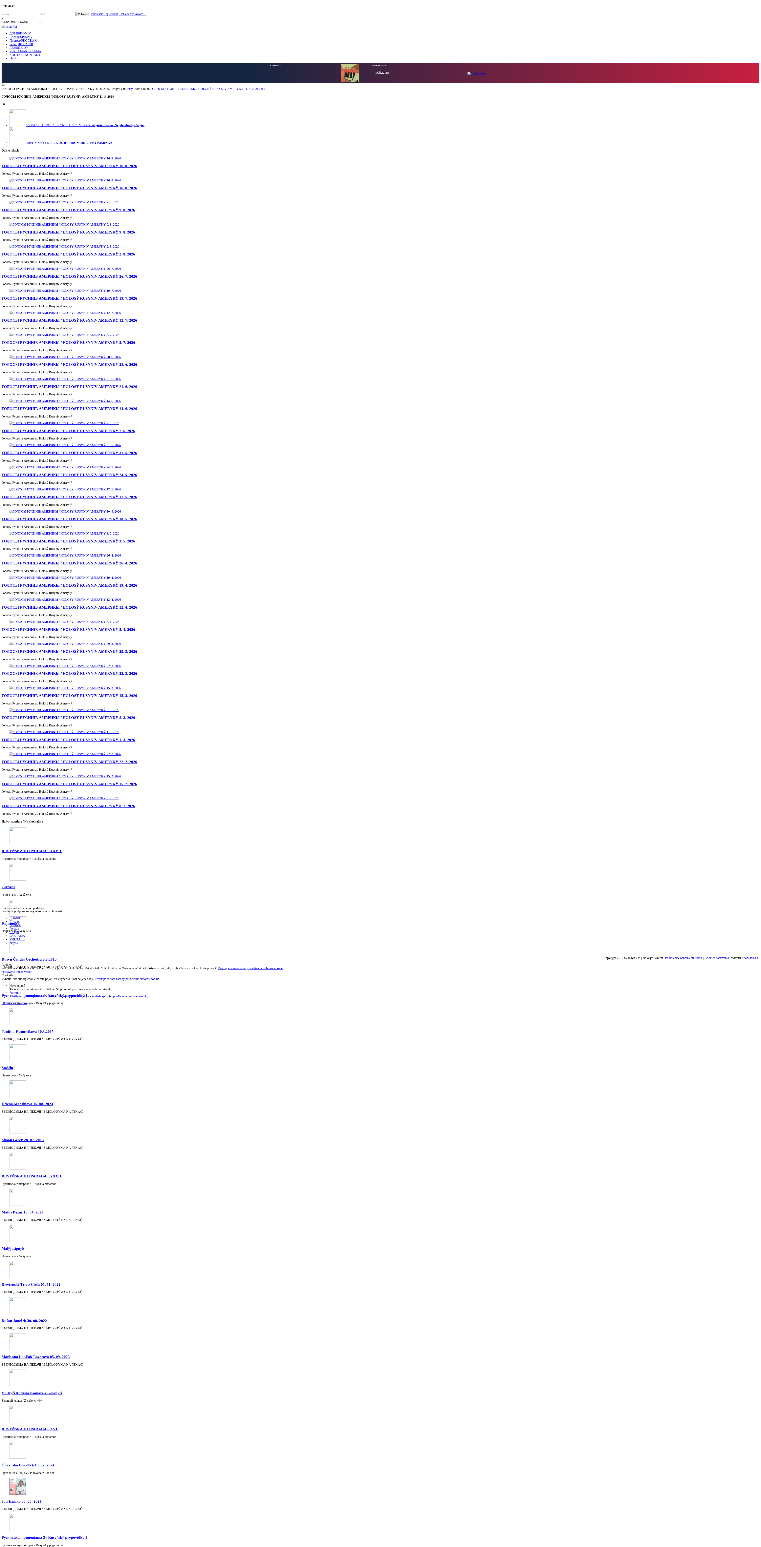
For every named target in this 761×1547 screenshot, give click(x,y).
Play (130, 460)
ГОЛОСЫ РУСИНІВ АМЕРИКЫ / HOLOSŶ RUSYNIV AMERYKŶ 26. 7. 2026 (69, 648)
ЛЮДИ (19, 47)
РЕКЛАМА (25, 51)
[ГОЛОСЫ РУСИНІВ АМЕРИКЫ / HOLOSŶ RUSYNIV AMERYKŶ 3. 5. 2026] (380, 905)
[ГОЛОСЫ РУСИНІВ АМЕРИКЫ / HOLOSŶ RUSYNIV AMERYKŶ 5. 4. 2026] (380, 993)
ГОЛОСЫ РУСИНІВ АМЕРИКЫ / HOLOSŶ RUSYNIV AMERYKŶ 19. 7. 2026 (69, 670)
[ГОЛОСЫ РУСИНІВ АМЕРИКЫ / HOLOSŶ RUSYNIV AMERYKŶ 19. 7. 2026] (380, 662)
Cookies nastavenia (717, 1329)
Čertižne (8, 1258)
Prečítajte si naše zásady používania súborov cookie (250, 1339)
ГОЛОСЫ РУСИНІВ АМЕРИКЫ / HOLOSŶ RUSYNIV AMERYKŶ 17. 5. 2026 (69, 868)
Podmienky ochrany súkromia (684, 1329)
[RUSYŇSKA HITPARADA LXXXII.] (380, 1533)
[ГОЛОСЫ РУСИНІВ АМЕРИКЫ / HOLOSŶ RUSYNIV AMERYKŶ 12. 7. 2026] (380, 684)
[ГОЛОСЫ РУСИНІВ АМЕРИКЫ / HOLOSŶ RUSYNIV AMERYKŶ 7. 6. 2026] (380, 795)
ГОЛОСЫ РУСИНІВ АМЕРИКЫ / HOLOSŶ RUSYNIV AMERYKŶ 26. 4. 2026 (69, 935)
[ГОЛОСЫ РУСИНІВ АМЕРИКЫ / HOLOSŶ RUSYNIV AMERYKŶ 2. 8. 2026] (380, 618)
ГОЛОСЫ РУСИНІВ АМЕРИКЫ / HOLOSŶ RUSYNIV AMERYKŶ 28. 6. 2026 (69, 736)
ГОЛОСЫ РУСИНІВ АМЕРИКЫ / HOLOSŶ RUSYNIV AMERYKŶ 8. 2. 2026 (68, 1177)
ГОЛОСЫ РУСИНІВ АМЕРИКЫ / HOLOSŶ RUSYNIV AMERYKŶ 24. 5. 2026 (69, 846)
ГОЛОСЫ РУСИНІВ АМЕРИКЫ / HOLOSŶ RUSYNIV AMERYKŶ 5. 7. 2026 (68, 714)
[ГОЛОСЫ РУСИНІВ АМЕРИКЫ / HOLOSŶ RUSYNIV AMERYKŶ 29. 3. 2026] (380, 1015)
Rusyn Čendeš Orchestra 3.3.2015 (29, 1331)
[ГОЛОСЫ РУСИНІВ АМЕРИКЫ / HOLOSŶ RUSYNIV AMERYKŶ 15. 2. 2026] (380, 1148)
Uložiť (6, 1374)
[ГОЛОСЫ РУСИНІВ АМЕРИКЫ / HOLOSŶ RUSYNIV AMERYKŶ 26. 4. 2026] (380, 927)
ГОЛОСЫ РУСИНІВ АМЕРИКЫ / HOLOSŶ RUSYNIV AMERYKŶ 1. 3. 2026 (68, 1111)
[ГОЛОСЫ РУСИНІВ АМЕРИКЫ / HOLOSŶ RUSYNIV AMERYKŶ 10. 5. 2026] (380, 883)
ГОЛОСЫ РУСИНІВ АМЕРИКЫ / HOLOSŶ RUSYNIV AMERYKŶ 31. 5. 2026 (69, 824)
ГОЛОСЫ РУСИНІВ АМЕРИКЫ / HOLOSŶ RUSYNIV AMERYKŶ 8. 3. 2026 (68, 1089)
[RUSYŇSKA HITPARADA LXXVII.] (380, 1208)
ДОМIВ (20, 33)
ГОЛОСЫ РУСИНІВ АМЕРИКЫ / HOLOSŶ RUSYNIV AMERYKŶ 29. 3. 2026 (69, 1023)
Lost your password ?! (132, 14)
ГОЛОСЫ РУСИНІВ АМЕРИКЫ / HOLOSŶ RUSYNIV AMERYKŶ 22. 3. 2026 (69, 1045)
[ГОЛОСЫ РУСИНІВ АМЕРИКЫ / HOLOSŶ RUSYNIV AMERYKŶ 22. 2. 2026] (380, 1126)
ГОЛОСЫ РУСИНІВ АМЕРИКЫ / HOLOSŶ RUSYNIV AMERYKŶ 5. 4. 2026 (68, 1001)
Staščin (7, 1439)
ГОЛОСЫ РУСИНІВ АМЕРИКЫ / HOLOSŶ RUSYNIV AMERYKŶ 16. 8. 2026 (69, 537)
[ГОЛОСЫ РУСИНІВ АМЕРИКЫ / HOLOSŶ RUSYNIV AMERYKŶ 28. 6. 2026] (380, 728)
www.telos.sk (750, 1329)
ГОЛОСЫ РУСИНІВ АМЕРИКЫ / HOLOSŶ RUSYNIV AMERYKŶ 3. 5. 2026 (68, 913)
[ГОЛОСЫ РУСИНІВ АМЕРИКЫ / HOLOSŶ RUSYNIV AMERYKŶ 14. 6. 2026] (380, 772)
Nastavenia (9, 1343)
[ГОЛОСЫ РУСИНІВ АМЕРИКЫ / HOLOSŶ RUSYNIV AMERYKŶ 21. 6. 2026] (380, 750)
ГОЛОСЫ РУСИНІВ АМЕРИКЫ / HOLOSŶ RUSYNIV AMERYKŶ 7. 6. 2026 (68, 802)
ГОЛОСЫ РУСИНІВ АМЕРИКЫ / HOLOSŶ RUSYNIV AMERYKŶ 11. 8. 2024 (204, 460)
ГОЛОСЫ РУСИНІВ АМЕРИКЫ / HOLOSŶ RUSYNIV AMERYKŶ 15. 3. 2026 (69, 1067)
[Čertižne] (380, 1244)
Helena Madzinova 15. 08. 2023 (27, 1475)
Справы (21, 37)
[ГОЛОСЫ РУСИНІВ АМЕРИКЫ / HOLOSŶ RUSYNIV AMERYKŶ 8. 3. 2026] (380, 1082)
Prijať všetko (24, 1343)
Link (262, 460)
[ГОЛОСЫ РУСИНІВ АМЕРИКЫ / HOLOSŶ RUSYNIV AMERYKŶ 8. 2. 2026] (380, 1170)
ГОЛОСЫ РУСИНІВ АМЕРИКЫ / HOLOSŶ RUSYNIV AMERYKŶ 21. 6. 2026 (69, 758)
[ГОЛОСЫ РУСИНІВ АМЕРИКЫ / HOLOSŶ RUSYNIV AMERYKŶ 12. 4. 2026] (380, 971)
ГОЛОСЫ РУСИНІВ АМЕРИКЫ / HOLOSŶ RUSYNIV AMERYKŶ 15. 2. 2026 (69, 1155)
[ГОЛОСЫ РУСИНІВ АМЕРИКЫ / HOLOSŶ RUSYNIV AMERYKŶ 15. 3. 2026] (380, 1059)
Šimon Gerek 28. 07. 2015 (23, 1511)
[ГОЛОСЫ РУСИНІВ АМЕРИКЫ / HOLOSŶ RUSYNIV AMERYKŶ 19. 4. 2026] (380, 949)
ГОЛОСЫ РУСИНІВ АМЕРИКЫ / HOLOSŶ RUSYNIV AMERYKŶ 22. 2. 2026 (69, 1133)
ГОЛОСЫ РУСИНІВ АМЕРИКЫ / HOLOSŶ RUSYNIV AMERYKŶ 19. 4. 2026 (69, 957)
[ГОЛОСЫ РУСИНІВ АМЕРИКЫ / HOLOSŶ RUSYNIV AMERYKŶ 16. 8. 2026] (380, 530)
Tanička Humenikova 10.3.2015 (28, 1403)
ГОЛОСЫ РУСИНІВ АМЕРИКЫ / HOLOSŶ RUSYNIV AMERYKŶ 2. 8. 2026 (68, 626)
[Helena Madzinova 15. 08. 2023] (380, 1461)
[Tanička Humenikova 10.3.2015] (380, 1388)
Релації (21, 44)
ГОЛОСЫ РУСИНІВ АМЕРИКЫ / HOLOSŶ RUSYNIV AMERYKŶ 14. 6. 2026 (69, 780)
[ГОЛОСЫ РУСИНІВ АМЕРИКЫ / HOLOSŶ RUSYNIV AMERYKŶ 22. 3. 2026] (380, 1037)
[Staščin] (380, 1425)
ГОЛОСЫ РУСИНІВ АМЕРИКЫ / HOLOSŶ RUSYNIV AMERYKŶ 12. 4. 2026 (69, 979)
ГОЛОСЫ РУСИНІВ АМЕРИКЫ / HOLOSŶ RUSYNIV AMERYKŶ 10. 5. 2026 (69, 890)
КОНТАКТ (25, 54)
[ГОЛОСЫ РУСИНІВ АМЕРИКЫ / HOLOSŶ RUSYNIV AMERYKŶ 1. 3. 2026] (380, 1104)
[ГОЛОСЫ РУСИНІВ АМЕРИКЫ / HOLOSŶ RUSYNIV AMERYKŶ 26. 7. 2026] (380, 640)
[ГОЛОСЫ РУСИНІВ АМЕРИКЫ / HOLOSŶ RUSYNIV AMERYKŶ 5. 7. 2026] (380, 706)
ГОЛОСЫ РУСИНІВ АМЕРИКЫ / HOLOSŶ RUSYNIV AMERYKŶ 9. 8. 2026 (68, 582)
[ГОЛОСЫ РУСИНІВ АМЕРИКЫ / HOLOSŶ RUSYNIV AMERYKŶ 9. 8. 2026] (380, 574)
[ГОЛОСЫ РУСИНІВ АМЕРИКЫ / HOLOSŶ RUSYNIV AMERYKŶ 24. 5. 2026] (380, 839)
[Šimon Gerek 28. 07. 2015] (380, 1497)
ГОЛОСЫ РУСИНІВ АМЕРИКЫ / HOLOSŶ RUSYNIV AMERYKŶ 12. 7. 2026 (69, 692)
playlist (14, 58)
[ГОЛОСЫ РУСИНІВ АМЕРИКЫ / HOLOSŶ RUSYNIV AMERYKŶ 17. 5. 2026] (380, 861)
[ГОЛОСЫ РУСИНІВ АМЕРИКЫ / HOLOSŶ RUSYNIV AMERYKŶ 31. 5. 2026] (380, 817)
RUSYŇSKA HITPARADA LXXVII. (32, 1222)
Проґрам (23, 40)
